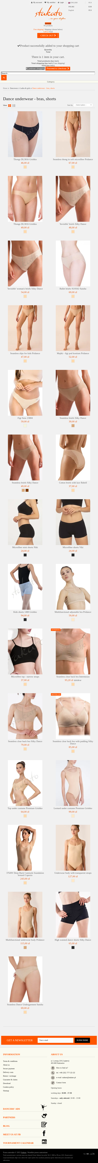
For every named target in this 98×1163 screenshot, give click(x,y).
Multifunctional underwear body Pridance (25, 940)
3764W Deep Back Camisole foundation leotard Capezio (25, 874)
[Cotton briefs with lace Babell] (73, 457)
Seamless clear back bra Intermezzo (73, 676)
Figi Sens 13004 (25, 418)
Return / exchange (9, 1076)
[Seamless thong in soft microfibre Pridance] (73, 134)
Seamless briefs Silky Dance (73, 418)
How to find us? (62, 1068)
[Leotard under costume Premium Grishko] (73, 783)
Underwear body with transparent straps (72, 873)
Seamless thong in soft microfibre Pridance (73, 159)
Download (6, 1083)
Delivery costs (8, 1072)
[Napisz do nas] (53, 1078)
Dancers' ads (11, 1109)
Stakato (23, 1152)
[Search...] (4, 77)
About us (6, 1065)
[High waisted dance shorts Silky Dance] (73, 915)
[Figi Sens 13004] (25, 393)
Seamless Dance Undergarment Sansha (25, 1004)
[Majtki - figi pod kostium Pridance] (73, 328)
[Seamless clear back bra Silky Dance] (25, 716)
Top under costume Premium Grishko (25, 808)
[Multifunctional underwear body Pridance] (25, 915)
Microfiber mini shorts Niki (25, 547)
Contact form (61, 1083)
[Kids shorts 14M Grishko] (25, 587)
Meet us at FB (12, 1134)
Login (62, 2)
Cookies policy (8, 1087)
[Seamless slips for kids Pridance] (25, 328)
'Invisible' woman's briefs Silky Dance (25, 289)
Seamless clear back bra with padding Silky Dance (73, 742)
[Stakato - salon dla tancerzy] (50, 12)
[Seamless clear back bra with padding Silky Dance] (73, 716)
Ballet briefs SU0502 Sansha (73, 289)
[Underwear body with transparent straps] (73, 848)
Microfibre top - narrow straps (25, 676)
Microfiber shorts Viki (73, 547)
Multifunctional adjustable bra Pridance (73, 612)
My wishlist (51, 2)
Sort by (70, 105)
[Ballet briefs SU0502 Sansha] (73, 263)
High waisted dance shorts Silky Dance (73, 940)
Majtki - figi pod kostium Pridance (73, 353)
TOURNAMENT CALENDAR (18, 1143)
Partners (9, 1117)
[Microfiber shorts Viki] (73, 522)
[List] (13, 105)
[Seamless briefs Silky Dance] (73, 393)
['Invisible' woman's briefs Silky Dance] (25, 263)
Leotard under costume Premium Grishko (73, 808)
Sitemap (6, 1091)
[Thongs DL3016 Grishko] (25, 134)
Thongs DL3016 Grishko (25, 159)
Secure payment (9, 1069)
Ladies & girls (25, 88)
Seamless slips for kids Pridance (25, 353)
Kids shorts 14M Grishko (25, 612)
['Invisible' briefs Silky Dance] (73, 199)
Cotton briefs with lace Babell (73, 483)
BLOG (6, 1126)
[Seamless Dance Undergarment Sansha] (25, 979)
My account (37, 2)
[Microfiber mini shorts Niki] (25, 522)
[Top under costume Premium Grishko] (25, 783)
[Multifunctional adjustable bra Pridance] (73, 587)
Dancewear (14, 88)
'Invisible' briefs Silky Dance (73, 224)
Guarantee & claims (10, 1080)
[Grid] (9, 105)
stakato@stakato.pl (69, 1077)
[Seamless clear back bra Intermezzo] (73, 651)
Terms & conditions (10, 1061)
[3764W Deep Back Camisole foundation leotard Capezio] (25, 848)
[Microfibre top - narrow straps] (25, 651)
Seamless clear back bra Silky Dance (25, 741)
